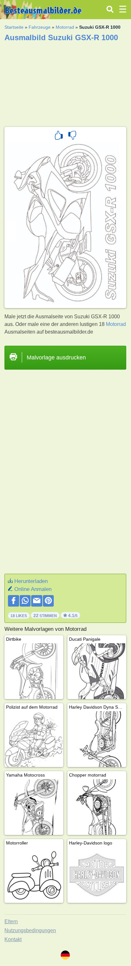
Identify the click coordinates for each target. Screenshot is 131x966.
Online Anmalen (33, 589)
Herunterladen (31, 581)
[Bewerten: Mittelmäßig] (72, 136)
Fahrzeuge (40, 27)
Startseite (14, 27)
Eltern (11, 921)
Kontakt (13, 939)
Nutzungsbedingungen (30, 930)
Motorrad (65, 27)
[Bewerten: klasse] (59, 136)
